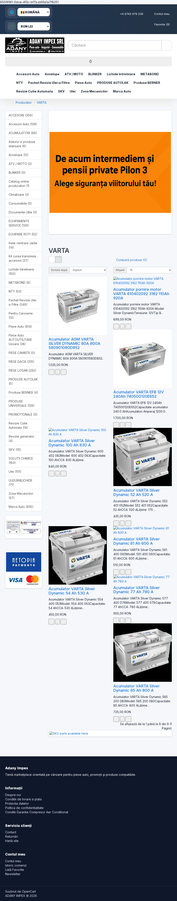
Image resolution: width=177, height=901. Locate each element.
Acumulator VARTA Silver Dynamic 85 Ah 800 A (136, 688)
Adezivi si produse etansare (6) (22, 144)
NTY (19, 82)
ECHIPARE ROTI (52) (23, 234)
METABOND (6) (20, 282)
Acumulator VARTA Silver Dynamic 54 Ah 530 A (72, 591)
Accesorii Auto (28, 74)
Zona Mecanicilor (94, 91)
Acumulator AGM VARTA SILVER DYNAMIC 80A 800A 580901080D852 (74, 343)
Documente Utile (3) (23, 212)
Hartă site (12, 841)
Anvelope (52, 74)
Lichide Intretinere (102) (21, 271)
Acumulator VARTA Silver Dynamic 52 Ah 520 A (136, 492)
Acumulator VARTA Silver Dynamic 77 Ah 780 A (136, 589)
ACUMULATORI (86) (23, 133)
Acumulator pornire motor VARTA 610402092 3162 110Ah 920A (141, 293)
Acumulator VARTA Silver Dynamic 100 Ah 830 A (72, 442)
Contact (10, 832)
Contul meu (162, 14)
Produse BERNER (147, 82)
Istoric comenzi (16, 865)
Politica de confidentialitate (24, 808)
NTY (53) (15, 291)
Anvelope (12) (18, 155)
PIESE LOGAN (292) (22, 370)
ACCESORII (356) (21, 115)
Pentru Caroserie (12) (21, 315)
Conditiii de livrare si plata (23, 799)
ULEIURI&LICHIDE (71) (20, 482)
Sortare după (59, 270)
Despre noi (13, 795)
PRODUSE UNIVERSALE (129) (22, 403)
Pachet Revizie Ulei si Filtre (49, 82)
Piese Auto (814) (20, 326)
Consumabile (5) (20, 203)
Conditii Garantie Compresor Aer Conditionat (36, 812)
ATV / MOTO (74, 74)
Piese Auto (83, 82)
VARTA (41, 102)
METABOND (150, 74)
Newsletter (13, 874)
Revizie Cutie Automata (34, 91)
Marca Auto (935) (21, 506)
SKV (61, 91)
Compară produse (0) (131, 260)
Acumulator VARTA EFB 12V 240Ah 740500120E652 (138, 394)
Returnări (11, 836)
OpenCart (29, 891)
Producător (24, 102)
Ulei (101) (15, 471)
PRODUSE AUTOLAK (112, 82)
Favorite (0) (162, 24)
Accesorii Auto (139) (23, 124)
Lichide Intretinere (121, 74)
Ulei (73, 91)
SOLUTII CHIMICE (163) (21, 461)
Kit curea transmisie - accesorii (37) (23, 258)
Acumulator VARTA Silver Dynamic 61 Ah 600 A (136, 541)
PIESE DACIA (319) (21, 361)
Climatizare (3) (19, 194)
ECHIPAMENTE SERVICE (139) (19, 223)
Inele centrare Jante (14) (23, 245)
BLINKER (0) (17, 172)
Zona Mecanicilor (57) (21, 496)
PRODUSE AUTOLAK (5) (23, 381)
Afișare (120, 270)
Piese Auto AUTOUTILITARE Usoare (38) (20, 339)
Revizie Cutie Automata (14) (18, 425)
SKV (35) (15, 449)
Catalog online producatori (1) (19, 184)
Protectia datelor (17, 803)
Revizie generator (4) (21, 439)
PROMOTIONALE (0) (23, 414)
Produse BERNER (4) (23, 392)
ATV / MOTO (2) (20, 164)
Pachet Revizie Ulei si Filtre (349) (22, 302)
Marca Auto (122, 91)
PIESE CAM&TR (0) (22, 353)
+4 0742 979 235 (131, 14)
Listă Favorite (14, 869)
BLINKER (95, 74)
